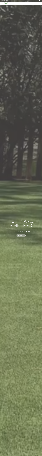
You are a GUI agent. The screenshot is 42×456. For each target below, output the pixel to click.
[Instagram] (39, 0)
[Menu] (39, 3)
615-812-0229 (5, 0)
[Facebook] (37, 0)
